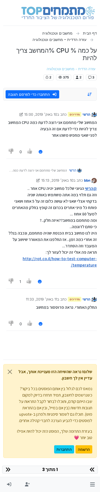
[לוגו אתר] (58, 12)
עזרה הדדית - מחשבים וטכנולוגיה (71, 69)
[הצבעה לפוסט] (30, 151)
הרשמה (84, 449)
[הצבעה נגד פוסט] (11, 151)
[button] (92, 484)
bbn (87, 180)
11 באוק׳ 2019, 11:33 (41, 299)
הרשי (86, 114)
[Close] (9, 371)
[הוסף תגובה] (40, 152)
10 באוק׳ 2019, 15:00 (40, 114)
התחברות (64, 449)
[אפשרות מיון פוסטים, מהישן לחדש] (90, 94)
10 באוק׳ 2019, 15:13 (57, 180)
